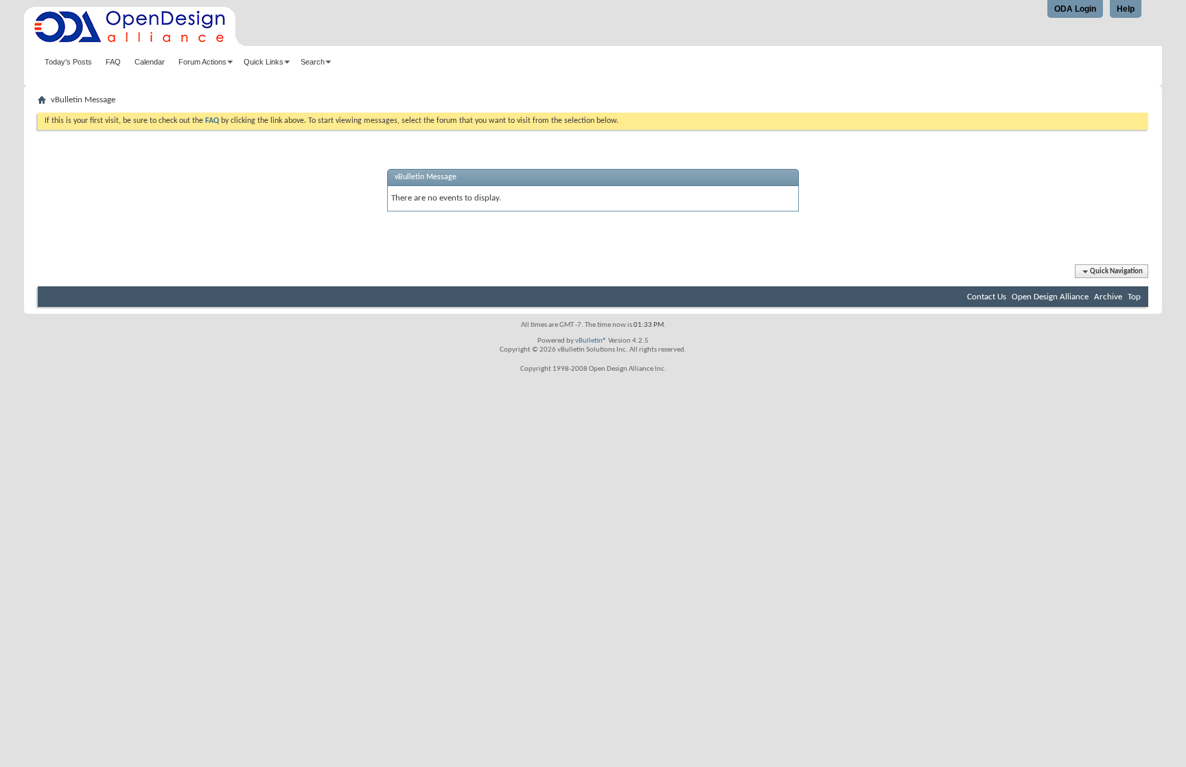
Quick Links (263, 62)
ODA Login (1075, 9)
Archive (1108, 297)
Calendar (150, 62)
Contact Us (986, 297)
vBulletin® (591, 341)
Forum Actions (202, 62)
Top (1134, 297)
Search (313, 62)
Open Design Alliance (1050, 297)
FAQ (113, 62)
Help (1126, 9)
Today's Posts (68, 62)
